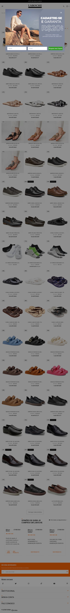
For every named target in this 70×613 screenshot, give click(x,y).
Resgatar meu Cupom (55, 48)
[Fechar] (61, 12)
